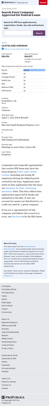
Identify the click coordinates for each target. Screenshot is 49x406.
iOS (3, 368)
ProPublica (6, 286)
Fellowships (14, 332)
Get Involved (7, 305)
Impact (5, 308)
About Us (5, 319)
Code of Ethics (8, 345)
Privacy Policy (7, 348)
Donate (43, 2)
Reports (5, 335)
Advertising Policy (9, 341)
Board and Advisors (10, 322)
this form (16, 216)
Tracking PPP (22, 3)
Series (4, 299)
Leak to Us (6, 378)
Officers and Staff (9, 325)
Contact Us (6, 385)
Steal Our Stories (9, 381)
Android (12, 368)
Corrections (7, 312)
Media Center (7, 338)
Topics (4, 295)
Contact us (8, 275)
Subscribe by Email (9, 355)
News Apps (6, 302)
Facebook (6, 365)
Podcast (5, 371)
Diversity (5, 328)
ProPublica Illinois (9, 289)
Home (4, 42)
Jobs (3, 332)
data (9, 258)
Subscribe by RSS (9, 358)
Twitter (4, 361)
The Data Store (8, 292)
